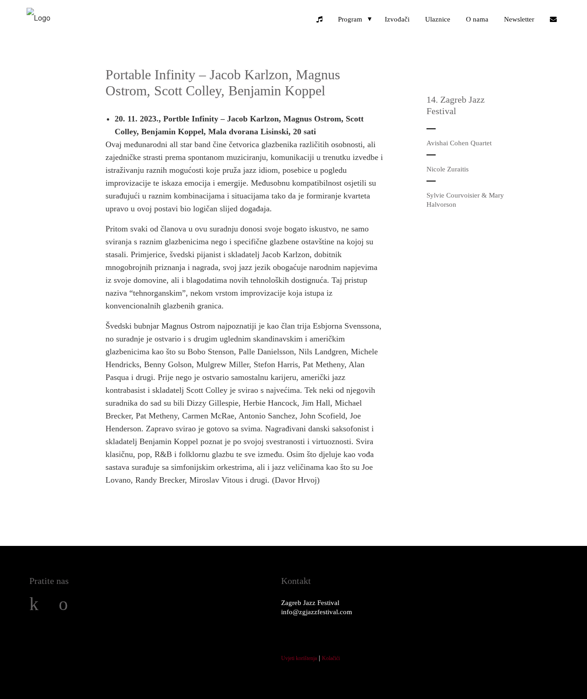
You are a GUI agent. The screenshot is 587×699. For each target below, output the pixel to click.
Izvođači (397, 19)
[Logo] (38, 17)
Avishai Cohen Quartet (459, 143)
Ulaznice (437, 19)
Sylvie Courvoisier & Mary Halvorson (465, 200)
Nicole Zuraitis (447, 169)
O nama (477, 19)
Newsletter (519, 19)
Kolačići (331, 658)
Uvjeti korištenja (299, 658)
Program (350, 19)
